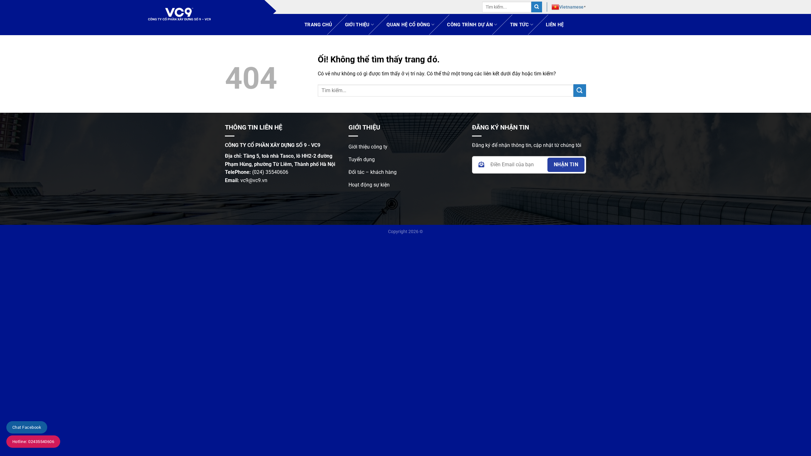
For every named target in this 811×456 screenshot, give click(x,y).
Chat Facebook (26, 427)
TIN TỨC (519, 25)
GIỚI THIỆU (357, 25)
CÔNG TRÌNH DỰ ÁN (470, 25)
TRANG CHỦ (318, 24)
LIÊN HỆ (555, 24)
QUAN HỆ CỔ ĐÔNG (408, 25)
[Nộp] (536, 7)
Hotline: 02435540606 (33, 441)
